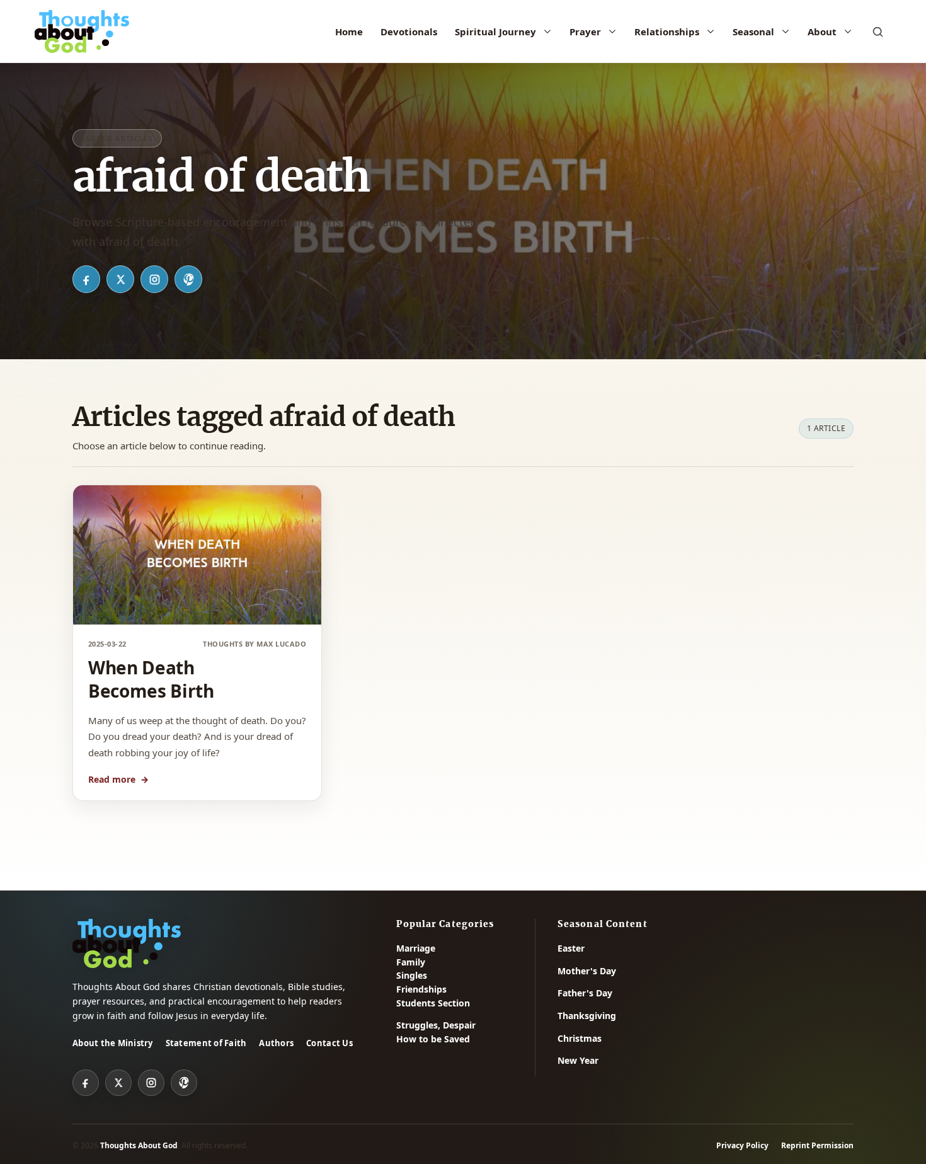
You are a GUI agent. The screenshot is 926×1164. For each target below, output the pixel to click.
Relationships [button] (666, 31)
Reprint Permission (817, 1145)
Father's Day (584, 993)
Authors (276, 1043)
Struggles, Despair (436, 1025)
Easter (571, 948)
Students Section (433, 1003)
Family (410, 962)
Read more (118, 779)
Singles (411, 975)
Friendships (421, 989)
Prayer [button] (585, 31)
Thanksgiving (586, 1016)
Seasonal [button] (753, 31)
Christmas (579, 1038)
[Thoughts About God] (82, 31)
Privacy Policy (742, 1145)
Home (349, 31)
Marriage (415, 948)
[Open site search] (877, 31)
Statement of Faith (206, 1043)
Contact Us (329, 1043)
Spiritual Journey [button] (495, 31)
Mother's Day (586, 971)
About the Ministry (112, 1043)
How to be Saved (433, 1039)
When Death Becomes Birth (151, 679)
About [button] (822, 31)
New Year (577, 1060)
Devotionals (408, 31)
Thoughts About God (139, 1145)
